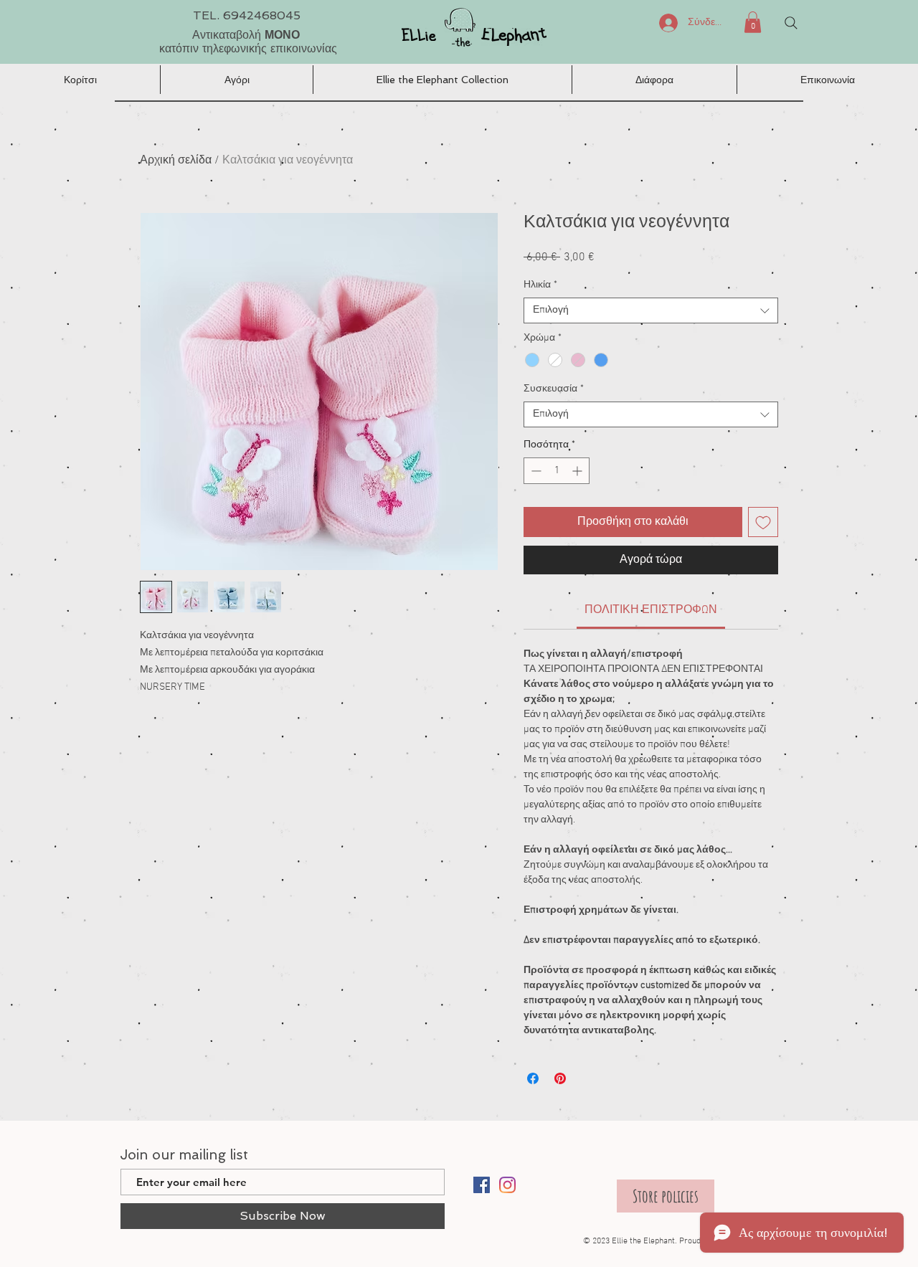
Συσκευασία (554, 389)
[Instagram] (507, 1185)
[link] (651, 610)
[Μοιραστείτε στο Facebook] (532, 1078)
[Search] (791, 23)
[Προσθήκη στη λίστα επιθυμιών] (763, 522)
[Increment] (578, 470)
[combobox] (651, 310)
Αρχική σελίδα (176, 160)
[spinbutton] (556, 470)
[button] (753, 22)
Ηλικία (540, 285)
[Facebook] (481, 1185)
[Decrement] (535, 470)
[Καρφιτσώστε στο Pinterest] (560, 1078)
